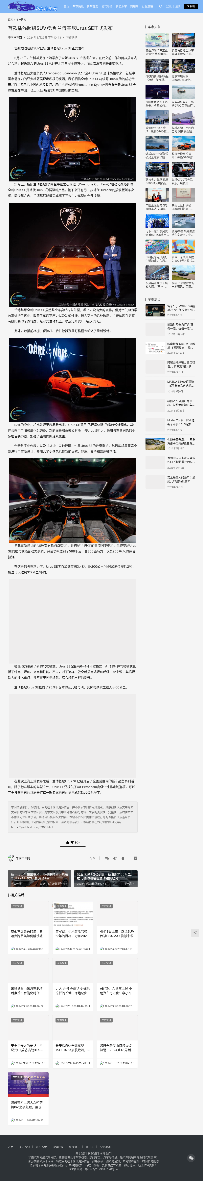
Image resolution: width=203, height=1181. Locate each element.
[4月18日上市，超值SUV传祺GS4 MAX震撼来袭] (117, 913)
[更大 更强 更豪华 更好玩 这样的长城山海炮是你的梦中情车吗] (73, 970)
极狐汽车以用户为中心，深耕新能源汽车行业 (181, 403)
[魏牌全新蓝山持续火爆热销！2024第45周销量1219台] (117, 1027)
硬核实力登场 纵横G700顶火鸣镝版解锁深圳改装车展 (157, 181)
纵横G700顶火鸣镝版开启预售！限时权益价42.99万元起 (183, 181)
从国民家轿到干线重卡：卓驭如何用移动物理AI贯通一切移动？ (157, 103)
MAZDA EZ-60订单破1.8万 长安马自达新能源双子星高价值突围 (180, 384)
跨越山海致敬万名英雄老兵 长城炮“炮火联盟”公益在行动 (181, 365)
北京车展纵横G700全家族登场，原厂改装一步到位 (183, 78)
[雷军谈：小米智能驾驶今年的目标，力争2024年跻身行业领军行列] (73, 913)
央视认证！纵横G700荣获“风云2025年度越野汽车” (182, 207)
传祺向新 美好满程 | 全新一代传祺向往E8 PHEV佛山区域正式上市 (157, 78)
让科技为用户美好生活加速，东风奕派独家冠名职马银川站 (157, 258)
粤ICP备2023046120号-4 (101, 1169)
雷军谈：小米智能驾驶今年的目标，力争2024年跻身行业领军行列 (72, 933)
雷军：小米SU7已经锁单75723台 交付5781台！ (181, 309)
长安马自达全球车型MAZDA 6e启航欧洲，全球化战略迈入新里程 (71, 1048)
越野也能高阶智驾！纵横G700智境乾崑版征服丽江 (183, 155)
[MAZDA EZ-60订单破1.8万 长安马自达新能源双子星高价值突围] (155, 385)
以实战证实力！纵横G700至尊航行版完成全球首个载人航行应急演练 (183, 103)
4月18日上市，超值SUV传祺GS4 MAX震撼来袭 (117, 933)
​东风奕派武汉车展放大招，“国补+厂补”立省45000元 (157, 284)
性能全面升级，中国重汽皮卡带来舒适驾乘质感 (181, 440)
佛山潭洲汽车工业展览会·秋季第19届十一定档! (157, 52)
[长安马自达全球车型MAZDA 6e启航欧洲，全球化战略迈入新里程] (73, 1027)
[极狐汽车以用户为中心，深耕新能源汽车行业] (155, 403)
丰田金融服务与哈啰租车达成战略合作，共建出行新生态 (157, 207)
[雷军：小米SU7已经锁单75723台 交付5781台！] (155, 310)
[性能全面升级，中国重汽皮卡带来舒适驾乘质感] (155, 440)
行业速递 (147, 6)
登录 (169, 6)
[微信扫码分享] (107, 858)
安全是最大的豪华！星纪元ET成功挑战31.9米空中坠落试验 (27, 1048)
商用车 (134, 6)
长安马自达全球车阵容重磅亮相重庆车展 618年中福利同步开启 (183, 52)
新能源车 (121, 6)
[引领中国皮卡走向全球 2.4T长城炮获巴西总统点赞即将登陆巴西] (155, 459)
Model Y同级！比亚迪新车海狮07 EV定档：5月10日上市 (180, 421)
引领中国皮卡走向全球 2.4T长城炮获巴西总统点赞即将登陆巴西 (181, 458)
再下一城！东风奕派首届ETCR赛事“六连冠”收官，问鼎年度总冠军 (157, 233)
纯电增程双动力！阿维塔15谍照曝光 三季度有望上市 (181, 346)
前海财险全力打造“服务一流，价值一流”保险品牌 (180, 328)
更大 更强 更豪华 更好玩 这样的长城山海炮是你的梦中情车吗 (73, 991)
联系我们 (93, 1153)
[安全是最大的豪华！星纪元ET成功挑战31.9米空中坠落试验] (28, 1027)
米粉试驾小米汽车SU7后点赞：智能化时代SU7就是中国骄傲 (26, 991)
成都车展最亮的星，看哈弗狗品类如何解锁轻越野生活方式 (27, 933)
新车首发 (92, 6)
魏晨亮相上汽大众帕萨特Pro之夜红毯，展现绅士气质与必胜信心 (28, 1105)
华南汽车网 (15, 37)
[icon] (191, 1158)
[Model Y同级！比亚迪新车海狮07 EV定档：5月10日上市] (155, 422)
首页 (66, 6)
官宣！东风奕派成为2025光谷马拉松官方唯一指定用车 (183, 258)
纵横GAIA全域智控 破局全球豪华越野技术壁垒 (157, 155)
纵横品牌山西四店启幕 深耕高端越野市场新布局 (183, 129)
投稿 (192, 6)
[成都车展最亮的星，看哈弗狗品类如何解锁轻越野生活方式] (28, 913)
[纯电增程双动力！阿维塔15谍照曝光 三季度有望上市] (155, 347)
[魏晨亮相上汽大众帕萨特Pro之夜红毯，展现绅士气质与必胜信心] (28, 1085)
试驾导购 (106, 6)
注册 (178, 6)
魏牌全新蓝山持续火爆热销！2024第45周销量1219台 (117, 1048)
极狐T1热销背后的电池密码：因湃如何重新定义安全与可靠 (183, 284)
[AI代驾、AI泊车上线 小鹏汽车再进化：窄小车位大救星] (117, 970)
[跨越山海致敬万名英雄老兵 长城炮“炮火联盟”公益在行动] (155, 366)
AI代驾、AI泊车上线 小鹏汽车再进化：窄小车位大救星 (116, 991)
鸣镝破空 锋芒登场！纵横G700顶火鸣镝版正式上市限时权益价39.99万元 (157, 129)
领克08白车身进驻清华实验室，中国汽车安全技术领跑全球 (183, 233)
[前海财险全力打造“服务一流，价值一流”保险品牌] (155, 329)
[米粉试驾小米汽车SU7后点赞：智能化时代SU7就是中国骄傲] (28, 970)
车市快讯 (78, 6)
